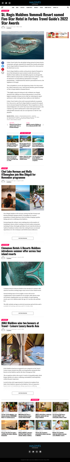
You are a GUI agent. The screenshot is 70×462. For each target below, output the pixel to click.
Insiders (36, 7)
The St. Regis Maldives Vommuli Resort (25, 118)
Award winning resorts (25, 116)
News (17, 7)
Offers (41, 7)
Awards (34, 116)
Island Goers (29, 7)
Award (17, 116)
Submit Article (48, 7)
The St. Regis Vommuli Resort (14, 119)
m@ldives (9, 28)
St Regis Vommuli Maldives (27, 117)
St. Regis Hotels (11, 118)
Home (13, 7)
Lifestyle (22, 7)
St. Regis (37, 117)
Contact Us (55, 7)
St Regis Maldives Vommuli (13, 117)
